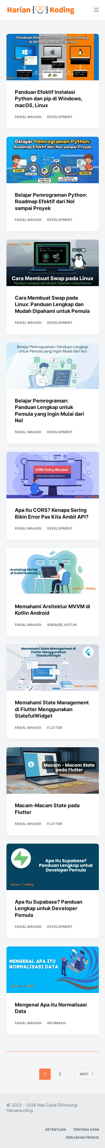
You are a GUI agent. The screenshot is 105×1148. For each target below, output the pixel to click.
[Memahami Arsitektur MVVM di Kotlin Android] (52, 571)
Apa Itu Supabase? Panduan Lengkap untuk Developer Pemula (48, 908)
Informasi (56, 1023)
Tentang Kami (86, 1129)
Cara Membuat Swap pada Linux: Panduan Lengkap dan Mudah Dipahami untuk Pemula (52, 304)
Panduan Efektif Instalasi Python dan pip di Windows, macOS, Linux (48, 98)
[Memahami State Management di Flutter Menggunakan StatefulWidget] (52, 667)
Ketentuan (55, 1129)
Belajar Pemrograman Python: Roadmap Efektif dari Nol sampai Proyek (51, 201)
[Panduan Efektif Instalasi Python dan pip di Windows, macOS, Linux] (52, 57)
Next (84, 1074)
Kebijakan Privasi (82, 1137)
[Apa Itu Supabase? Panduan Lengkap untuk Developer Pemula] (52, 867)
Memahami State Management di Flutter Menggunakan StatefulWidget (52, 709)
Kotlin (70, 625)
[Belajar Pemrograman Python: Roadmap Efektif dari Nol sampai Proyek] (52, 160)
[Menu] (96, 9)
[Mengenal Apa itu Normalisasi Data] (52, 969)
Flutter (54, 727)
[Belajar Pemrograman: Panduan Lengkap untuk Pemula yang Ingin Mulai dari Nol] (52, 365)
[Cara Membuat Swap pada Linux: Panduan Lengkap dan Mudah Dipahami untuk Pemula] (52, 263)
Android (54, 625)
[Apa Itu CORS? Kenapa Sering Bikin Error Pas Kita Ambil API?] (52, 475)
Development (60, 117)
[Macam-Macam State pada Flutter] (52, 770)
